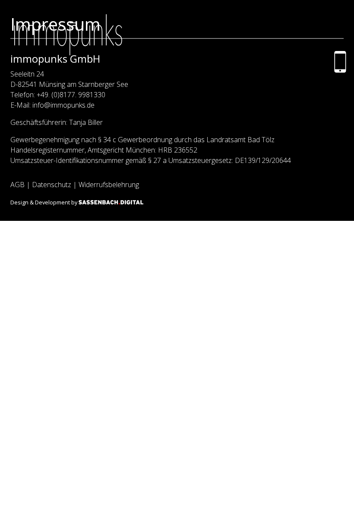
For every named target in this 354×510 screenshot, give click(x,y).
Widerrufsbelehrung (109, 184)
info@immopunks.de (63, 105)
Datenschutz (51, 184)
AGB (17, 184)
